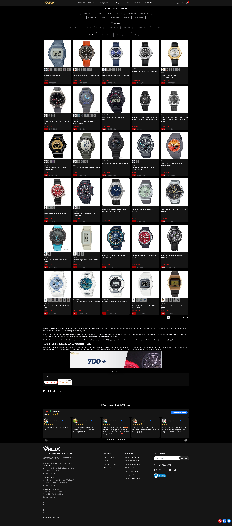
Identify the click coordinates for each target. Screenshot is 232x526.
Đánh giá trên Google (179, 412)
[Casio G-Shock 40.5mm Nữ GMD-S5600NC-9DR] (137, 300)
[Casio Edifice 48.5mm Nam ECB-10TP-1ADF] (49, 115)
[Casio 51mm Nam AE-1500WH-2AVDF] (82, 161)
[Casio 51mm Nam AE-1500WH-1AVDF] (86, 161)
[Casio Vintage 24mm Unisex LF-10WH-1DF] (78, 254)
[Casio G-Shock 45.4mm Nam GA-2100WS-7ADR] (86, 115)
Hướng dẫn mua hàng (132, 471)
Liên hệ (106, 461)
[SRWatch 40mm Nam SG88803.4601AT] (82, 69)
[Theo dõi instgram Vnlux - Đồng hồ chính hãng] (165, 470)
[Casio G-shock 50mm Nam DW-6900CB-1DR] (57, 145)
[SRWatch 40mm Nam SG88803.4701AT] (86, 53)
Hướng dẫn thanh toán (133, 475)
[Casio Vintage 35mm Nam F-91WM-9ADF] (174, 284)
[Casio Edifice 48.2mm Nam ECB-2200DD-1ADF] (145, 145)
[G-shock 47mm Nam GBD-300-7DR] (116, 284)
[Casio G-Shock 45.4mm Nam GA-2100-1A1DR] (94, 115)
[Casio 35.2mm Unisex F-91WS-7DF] (166, 300)
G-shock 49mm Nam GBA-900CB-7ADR (86, 301)
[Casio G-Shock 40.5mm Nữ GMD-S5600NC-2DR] (141, 300)
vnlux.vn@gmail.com (52, 517)
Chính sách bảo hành (132, 457)
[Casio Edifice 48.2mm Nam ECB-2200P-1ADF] (137, 161)
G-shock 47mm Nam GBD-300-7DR (114, 301)
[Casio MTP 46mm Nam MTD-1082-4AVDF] (145, 238)
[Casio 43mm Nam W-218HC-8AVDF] (60, 69)
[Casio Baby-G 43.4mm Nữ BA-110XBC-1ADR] (57, 300)
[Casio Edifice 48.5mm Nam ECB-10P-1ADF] (57, 99)
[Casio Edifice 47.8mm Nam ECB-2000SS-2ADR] (116, 238)
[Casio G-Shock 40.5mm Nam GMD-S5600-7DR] (145, 284)
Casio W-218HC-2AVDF (52, 75)
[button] (107, 440)
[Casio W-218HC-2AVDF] (57, 53)
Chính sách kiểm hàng (132, 478)
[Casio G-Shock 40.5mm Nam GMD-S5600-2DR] (145, 300)
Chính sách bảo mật (132, 461)
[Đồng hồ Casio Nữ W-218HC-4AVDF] (64, 69)
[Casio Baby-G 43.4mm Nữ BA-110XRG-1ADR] (53, 300)
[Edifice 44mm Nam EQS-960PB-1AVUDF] (174, 238)
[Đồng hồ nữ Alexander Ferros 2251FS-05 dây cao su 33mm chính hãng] (116, 192)
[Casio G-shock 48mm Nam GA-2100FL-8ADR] (174, 145)
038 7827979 (50, 473)
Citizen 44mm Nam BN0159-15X (55, 214)
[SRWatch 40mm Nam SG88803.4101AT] (145, 53)
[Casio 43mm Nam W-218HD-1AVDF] (57, 69)
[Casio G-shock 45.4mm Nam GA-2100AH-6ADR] (82, 115)
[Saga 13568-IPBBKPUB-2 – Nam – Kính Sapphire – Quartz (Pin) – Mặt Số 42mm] (145, 99)
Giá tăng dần (121, 35)
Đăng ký (184, 458)
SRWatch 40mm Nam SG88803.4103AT (116, 75)
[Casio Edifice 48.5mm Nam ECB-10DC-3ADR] (53, 115)
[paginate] (187, 317)
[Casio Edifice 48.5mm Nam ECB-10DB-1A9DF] (174, 192)
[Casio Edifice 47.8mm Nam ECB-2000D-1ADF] (78, 207)
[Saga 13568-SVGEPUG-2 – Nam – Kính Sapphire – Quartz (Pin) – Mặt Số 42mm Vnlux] (174, 99)
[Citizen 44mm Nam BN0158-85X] (49, 207)
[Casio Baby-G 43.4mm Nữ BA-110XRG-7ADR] (49, 300)
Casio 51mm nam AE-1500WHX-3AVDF (86, 167)
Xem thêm (114, 371)
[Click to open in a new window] (155, 470)
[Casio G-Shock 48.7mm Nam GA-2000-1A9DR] (49, 254)
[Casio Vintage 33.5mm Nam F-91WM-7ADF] (174, 300)
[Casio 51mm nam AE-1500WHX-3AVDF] (86, 145)
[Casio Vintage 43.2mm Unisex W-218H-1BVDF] (53, 69)
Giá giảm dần (139, 35)
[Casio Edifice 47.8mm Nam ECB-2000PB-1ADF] (86, 192)
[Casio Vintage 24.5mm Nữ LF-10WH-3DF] (82, 254)
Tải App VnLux (109, 457)
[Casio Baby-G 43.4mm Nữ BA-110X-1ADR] (64, 300)
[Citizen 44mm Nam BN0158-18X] (53, 207)
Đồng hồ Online (109, 468)
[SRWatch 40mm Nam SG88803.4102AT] (90, 69)
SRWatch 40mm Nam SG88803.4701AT (86, 75)
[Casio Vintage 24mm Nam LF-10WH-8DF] (86, 238)
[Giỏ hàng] (187, 3)
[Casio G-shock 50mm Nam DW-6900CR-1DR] (49, 161)
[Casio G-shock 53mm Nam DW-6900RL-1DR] (116, 99)
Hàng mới (105, 35)
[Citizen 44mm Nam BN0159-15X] (57, 192)
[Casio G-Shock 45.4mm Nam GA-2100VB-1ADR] (86, 99)
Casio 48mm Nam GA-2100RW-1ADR (115, 163)
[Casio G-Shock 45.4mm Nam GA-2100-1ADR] (90, 115)
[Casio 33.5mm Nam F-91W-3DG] (178, 300)
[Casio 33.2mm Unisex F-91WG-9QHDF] (170, 300)
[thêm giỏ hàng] (64, 42)
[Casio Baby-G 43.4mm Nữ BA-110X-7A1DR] (60, 300)
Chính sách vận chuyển (133, 464)
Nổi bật (90, 35)
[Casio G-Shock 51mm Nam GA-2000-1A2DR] (57, 238)
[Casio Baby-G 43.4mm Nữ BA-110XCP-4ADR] (68, 300)
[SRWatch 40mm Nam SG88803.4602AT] (78, 69)
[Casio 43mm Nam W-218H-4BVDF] (49, 69)
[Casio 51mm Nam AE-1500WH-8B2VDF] (78, 161)
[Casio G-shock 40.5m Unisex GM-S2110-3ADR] (145, 192)
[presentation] (46, 440)
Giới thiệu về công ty (111, 464)
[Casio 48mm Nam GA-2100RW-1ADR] (116, 145)
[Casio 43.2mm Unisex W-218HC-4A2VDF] (68, 69)
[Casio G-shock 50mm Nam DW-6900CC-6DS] (53, 161)
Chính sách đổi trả (131, 468)
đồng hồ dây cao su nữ (109, 336)
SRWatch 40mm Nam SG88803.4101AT (145, 71)
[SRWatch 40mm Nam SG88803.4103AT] (86, 69)
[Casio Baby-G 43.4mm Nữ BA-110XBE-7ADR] (57, 284)
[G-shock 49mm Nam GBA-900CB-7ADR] (86, 284)
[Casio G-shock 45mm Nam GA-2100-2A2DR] (78, 115)
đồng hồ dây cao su (62, 328)
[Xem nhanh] (68, 42)
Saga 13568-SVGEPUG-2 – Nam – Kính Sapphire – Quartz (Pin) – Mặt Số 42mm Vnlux (174, 119)
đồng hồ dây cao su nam (90, 336)
